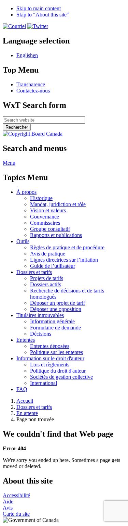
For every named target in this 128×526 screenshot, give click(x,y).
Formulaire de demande (55, 327)
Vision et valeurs (48, 210)
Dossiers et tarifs (34, 407)
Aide (8, 501)
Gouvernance (44, 217)
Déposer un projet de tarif (57, 303)
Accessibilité (16, 495)
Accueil (24, 401)
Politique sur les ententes (56, 352)
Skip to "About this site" (42, 14)
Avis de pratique (47, 253)
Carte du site (16, 514)
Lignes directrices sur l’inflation (64, 260)
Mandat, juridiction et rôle (58, 204)
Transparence (30, 84)
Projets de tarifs (46, 278)
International (43, 383)
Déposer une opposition (55, 309)
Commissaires (45, 223)
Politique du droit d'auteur (58, 371)
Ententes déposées (49, 346)
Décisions (40, 334)
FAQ (21, 389)
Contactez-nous (33, 90)
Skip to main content (38, 8)
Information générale (52, 321)
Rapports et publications (56, 235)
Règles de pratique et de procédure (67, 247)
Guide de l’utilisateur (52, 266)
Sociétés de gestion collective (61, 377)
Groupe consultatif (50, 229)
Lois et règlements (49, 364)
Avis (8, 508)
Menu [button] (9, 163)
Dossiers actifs (45, 284)
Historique (41, 198)
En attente (27, 413)
